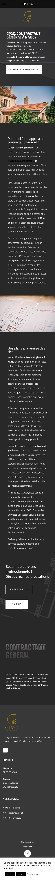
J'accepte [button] (9, 874)
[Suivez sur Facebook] (5, 750)
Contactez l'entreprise (24, 69)
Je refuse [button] (20, 874)
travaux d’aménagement (20, 161)
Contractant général (14, 812)
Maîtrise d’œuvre (12, 807)
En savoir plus (19, 589)
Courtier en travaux (13, 817)
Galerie (16, 604)
